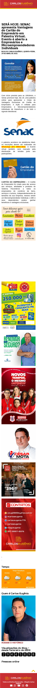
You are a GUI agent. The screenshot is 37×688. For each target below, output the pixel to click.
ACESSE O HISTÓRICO (12, 643)
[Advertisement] (18, 262)
